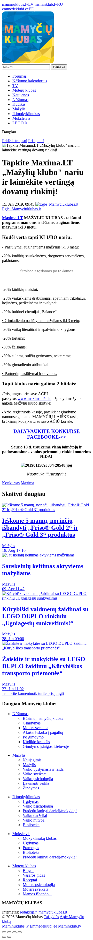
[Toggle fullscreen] (14, 932)
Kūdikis (18, 104)
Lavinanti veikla (36, 783)
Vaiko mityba (33, 820)
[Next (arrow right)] (9, 937)
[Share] (9, 932)
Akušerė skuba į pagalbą (43, 732)
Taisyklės (51, 917)
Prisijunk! (36, 140)
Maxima (27, 483)
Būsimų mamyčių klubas (43, 718)
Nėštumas (20, 99)
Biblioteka (31, 825)
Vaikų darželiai (35, 815)
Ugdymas (30, 801)
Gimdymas (32, 723)
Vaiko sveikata (35, 774)
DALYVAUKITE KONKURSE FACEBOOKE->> (46, 434)
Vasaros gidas (34, 875)
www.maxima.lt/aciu (34, 398)
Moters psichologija (39, 884)
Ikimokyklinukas (26, 113)
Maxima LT (12, 218)
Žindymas (31, 788)
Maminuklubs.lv (15, 926)
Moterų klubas (24, 90)
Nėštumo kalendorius (29, 81)
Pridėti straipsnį (14, 140)
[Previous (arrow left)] (4, 937)
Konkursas (11, 483)
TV (15, 85)
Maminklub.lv (69, 926)
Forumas (19, 76)
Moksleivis (21, 118)
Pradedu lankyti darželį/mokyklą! (50, 811)
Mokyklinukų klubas (40, 838)
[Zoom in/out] (20, 932)
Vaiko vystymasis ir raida (43, 769)
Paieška (59, 67)
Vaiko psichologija (38, 778)
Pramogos (31, 847)
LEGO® (19, 123)
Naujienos (20, 95)
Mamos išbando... (37, 894)
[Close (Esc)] (4, 932)
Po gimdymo (33, 737)
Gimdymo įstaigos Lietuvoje (46, 746)
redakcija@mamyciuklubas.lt (43, 912)
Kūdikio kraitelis (36, 742)
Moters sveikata (35, 728)
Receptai (30, 880)
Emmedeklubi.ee (43, 926)
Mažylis (18, 109)
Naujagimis (32, 760)
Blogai (28, 870)
